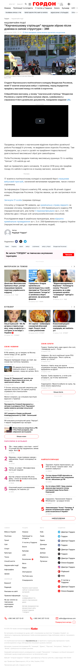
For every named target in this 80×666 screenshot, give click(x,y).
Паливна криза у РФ (13, 12)
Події (16, 295)
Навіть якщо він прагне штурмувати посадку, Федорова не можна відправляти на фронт (57, 367)
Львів (42, 536)
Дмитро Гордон (68, 532)
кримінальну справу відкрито (54, 205)
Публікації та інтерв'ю (23, 8)
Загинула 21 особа (13, 200)
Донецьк (43, 544)
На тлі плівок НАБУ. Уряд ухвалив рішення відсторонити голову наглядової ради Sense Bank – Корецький (59, 489)
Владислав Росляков (59, 246)
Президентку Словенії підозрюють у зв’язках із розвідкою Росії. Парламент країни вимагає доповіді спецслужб (19, 406)
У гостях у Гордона (43, 8)
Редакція (7, 587)
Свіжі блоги (47, 344)
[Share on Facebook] (16, 241)
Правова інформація (12, 596)
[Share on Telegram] (25, 241)
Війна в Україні (10, 532)
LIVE (24, 555)
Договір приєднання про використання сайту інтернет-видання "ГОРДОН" (30, 609)
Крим (7, 246)
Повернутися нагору (63, 622)
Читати (68, 254)
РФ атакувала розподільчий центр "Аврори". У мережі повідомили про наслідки (21, 421)
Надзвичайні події (17, 18)
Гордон (6, 18)
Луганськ (43, 561)
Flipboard (65, 571)
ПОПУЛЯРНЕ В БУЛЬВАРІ (15, 441)
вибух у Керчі (46, 246)
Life (68, 100)
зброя (21, 246)
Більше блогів (58, 392)
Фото (24, 563)
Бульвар (65, 8)
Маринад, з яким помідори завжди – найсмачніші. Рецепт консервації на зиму (23, 459)
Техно (6, 557)
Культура (8, 553)
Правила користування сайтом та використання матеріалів (30, 590)
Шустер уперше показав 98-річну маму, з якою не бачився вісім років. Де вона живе (23, 479)
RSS (63, 576)
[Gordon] (44, 4)
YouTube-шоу (27, 576)
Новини (7, 8)
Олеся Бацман (67, 563)
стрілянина (35, 246)
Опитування (27, 572)
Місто (42, 528)
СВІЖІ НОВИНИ (11, 347)
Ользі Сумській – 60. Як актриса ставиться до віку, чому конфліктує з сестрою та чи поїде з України (14, 328)
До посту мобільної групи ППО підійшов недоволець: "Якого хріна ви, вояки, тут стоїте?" (57, 357)
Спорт (6, 549)
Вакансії (7, 583)
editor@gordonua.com (67, 618)
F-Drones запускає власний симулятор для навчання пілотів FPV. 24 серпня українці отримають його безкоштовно (20, 389)
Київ (41, 532)
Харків (42, 549)
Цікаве (6, 574)
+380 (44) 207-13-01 (15, 618)
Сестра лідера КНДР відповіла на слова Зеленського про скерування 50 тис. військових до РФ (60, 477)
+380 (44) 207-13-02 (41, 618)
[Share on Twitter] (20, 241)
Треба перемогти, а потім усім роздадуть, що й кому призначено (56, 377)
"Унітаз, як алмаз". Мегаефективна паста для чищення (22, 469)
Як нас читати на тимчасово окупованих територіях (10, 603)
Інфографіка (9, 570)
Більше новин (21, 436)
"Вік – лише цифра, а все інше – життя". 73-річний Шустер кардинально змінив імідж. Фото (24, 448)
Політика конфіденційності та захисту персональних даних (29, 599)
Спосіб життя (9, 561)
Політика (7, 536)
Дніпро (43, 553)
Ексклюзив (26, 559)
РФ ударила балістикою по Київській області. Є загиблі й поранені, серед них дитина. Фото (21, 370)
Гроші (6, 540)
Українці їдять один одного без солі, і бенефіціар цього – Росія (58, 348)
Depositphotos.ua (31, 641)
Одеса (42, 540)
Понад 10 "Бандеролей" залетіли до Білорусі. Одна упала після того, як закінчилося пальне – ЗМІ (18, 380)
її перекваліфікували (45, 211)
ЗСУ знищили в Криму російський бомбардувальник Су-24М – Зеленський (20, 414)
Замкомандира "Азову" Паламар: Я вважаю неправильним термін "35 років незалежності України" (60, 509)
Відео (24, 568)
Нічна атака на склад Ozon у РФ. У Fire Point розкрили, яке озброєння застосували (25, 430)
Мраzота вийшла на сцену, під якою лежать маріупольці (58, 385)
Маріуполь (44, 557)
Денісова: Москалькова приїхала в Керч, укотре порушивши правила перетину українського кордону (15, 287)
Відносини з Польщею (59, 12)
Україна (14, 246)
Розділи (25, 528)
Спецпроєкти (27, 580)
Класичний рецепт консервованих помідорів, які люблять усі (22, 488)
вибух (27, 246)
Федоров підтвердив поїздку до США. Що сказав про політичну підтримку (20, 361)
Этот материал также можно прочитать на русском (45, 32)
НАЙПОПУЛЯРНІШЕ (50, 459)
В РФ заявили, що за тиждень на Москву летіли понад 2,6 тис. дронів (19, 353)
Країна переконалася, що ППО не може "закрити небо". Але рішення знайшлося (60, 467)
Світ (6, 544)
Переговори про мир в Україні (36, 12)
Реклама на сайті (11, 591)
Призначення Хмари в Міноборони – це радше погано (59, 500)
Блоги (57, 8)
